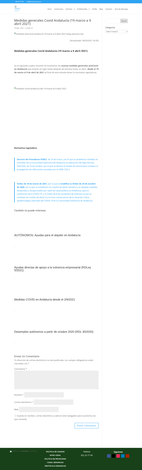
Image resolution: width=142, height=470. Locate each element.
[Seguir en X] (113, 456)
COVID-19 (29, 28)
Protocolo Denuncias (55, 466)
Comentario (20, 369)
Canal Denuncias (55, 462)
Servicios (69, 9)
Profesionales (82, 9)
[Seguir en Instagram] (118, 456)
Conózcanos (58, 9)
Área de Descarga (121, 9)
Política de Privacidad (55, 459)
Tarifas (94, 9)
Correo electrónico (23, 402)
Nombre (19, 394)
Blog (101, 9)
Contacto (108, 9)
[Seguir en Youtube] (127, 456)
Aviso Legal (55, 455)
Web (16, 409)
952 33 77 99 (87, 455)
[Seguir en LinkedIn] (123, 456)
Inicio (49, 9)
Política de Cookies (55, 452)
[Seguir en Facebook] (109, 456)
